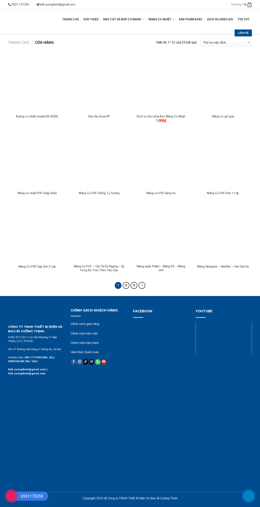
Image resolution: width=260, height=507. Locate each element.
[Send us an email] (91, 362)
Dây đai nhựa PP (99, 116)
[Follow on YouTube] (104, 362)
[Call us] (98, 362)
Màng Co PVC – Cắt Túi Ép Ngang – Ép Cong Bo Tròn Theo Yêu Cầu (99, 268)
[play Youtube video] (224, 338)
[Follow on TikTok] (85, 362)
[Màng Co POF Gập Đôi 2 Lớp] (37, 233)
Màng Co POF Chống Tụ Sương (99, 193)
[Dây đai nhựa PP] (99, 83)
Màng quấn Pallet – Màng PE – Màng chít (161, 268)
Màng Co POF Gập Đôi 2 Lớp (37, 266)
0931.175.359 (20, 4)
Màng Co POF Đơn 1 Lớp (223, 193)
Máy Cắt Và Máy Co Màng (122, 19)
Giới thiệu (91, 19)
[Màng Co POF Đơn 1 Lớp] (223, 159)
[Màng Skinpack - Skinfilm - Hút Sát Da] (223, 233)
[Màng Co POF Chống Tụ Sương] (99, 159)
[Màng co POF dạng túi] (161, 159)
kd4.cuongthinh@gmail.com (57, 4)
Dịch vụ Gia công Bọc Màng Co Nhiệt (161, 116)
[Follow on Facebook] (73, 362)
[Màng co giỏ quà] (223, 83)
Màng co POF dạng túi (161, 193)
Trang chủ (18, 42)
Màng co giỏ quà (223, 116)
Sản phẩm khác (191, 19)
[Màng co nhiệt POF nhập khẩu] (37, 159)
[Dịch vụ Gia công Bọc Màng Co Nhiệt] (161, 83)
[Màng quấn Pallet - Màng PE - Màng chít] (161, 233)
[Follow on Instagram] (79, 362)
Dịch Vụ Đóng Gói (220, 19)
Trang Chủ (70, 19)
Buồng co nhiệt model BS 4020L (37, 116)
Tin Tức (244, 19)
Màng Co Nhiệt (160, 19)
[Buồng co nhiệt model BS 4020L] (37, 83)
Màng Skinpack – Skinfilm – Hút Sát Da (223, 266)
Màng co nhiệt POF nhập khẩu (37, 193)
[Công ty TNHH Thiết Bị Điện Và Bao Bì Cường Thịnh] (23, 21)
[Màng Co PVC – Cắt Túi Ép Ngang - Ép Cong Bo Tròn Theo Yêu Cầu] (99, 233)
